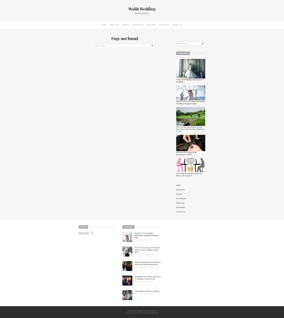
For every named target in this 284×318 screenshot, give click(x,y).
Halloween (151, 25)
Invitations (164, 25)
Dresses (125, 25)
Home (104, 25)
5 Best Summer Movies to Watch (147, 291)
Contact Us (177, 25)
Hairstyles (114, 25)
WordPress (154, 313)
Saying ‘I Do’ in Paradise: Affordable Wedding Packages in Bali (147, 235)
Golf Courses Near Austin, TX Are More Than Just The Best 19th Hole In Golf (190, 129)
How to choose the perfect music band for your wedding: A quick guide (147, 250)
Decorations (138, 25)
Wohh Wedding (142, 8)
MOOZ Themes (138, 313)
